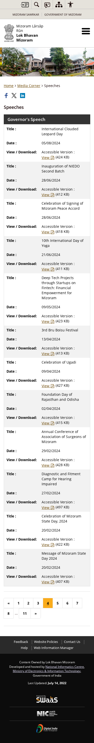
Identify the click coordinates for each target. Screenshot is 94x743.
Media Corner (28, 85)
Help (24, 648)
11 (25, 613)
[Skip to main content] (24, 5)
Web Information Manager (53, 648)
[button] (85, 31)
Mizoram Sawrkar (26, 14)
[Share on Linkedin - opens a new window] (23, 96)
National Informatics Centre (64, 667)
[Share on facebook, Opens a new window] (7, 96)
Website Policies (46, 642)
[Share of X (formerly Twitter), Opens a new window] (15, 96)
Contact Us (72, 642)
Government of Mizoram (62, 14)
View (46, 157)
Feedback (21, 642)
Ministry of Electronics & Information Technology (46, 671)
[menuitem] (37, 4)
